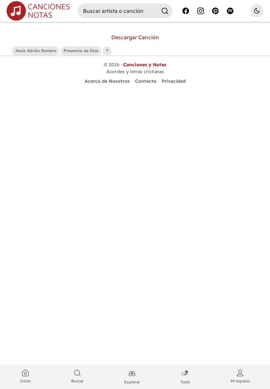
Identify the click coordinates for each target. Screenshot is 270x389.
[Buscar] (164, 10)
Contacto (145, 81)
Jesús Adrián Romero (35, 50)
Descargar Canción (135, 37)
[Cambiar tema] (256, 10)
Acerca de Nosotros (107, 81)
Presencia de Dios (81, 50)
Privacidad (174, 81)
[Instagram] (200, 11)
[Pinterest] (215, 11)
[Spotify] (230, 11)
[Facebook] (186, 11)
